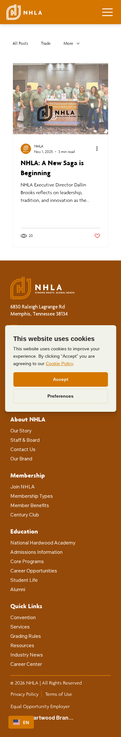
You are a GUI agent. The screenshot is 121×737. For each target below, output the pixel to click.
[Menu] (108, 12)
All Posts (20, 43)
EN (26, 722)
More (68, 43)
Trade (46, 43)
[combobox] (21, 722)
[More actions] (99, 149)
